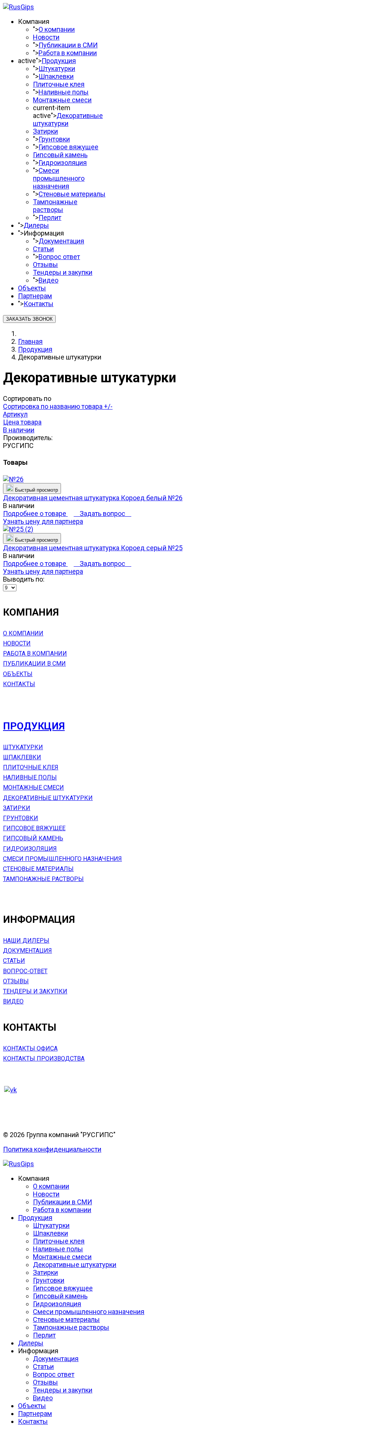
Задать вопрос (102, 513)
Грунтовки (54, 139)
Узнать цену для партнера (43, 521)
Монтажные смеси (62, 100)
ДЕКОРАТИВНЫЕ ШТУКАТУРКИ (48, 797)
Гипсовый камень (60, 155)
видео (13, 1001)
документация (27, 950)
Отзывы (45, 264)
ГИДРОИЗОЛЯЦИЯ (30, 848)
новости (17, 643)
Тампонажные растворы (55, 206)
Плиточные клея (59, 84)
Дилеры (36, 225)
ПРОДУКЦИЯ (34, 726)
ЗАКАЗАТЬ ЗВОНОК (29, 319)
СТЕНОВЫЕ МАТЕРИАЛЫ (38, 868)
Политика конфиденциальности (52, 1149)
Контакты (38, 304)
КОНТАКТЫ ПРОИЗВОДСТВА (44, 1058)
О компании (57, 29)
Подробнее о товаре (35, 513)
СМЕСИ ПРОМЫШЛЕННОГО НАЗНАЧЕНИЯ (62, 858)
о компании (23, 633)
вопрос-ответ (25, 971)
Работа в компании (68, 53)
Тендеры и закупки (62, 272)
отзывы (16, 981)
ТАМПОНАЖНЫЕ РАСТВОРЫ (43, 878)
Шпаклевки (56, 76)
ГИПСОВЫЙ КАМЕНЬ (33, 838)
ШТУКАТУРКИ (23, 747)
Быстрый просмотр (35, 490)
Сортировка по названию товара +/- (58, 406)
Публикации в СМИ (68, 45)
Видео (48, 280)
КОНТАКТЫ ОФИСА (30, 1048)
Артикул (15, 414)
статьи (14, 960)
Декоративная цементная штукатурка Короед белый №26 (93, 498)
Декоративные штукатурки (68, 119)
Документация (61, 241)
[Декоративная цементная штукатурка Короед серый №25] (18, 529)
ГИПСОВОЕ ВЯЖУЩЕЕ (34, 828)
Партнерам (35, 296)
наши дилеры (26, 940)
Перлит (50, 217)
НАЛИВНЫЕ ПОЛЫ (30, 777)
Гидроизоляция (63, 162)
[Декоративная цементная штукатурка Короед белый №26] (13, 479)
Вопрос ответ (59, 257)
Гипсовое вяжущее (68, 147)
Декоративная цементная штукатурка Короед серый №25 (93, 548)
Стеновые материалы (72, 194)
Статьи (43, 249)
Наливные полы (64, 92)
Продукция (59, 61)
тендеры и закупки (35, 991)
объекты (18, 674)
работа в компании (35, 653)
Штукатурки (57, 68)
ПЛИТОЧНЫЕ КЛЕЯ (30, 767)
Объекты (32, 288)
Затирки (45, 131)
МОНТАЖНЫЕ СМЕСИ (33, 787)
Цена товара (22, 422)
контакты (19, 684)
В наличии (18, 430)
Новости (46, 37)
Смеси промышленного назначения (59, 178)
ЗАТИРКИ (16, 808)
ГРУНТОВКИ (20, 818)
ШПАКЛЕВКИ (22, 757)
